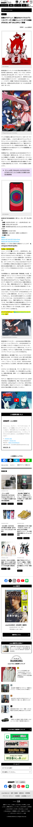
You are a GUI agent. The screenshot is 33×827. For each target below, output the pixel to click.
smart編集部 (28, 27)
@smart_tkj (13, 440)
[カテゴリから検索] (16, 768)
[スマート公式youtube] (22, 581)
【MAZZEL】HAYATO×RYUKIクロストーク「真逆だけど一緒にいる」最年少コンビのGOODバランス (20, 699)
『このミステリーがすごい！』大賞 (17, 813)
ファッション (4, 5)
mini (4, 806)
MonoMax (21, 809)
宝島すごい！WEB (25, 811)
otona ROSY (23, 806)
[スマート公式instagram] (14, 581)
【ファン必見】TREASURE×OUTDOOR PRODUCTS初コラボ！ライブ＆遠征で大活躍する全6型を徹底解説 (17, 172)
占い (24, 5)
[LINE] (29, 460)
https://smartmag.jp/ (13, 442)
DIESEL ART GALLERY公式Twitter (10, 241)
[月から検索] (16, 772)
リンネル (17, 806)
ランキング (24, 2)
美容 (11, 5)
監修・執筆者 (14, 793)
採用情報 (27, 793)
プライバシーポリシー (8, 796)
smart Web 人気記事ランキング (16, 729)
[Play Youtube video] (16, 400)
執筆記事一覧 (6, 447)
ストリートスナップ (27, 1)
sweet (28, 804)
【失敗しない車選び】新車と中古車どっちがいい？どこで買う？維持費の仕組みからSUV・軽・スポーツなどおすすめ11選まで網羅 (20, 720)
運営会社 (21, 793)
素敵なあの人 (10, 806)
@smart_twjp (8, 438)
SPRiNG (30, 806)
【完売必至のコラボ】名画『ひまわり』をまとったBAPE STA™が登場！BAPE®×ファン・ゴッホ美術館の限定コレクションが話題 (24, 530)
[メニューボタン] (31, 2)
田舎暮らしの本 (16, 811)
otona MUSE (10, 809)
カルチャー (4, 14)
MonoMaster (8, 811)
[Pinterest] (23, 460)
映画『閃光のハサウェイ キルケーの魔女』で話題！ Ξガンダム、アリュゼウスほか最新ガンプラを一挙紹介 (24, 563)
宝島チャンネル (6, 804)
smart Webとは (5, 793)
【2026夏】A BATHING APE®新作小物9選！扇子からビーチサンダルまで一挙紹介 (8, 528)
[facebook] (4, 460)
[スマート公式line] (26, 581)
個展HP (3, 237)
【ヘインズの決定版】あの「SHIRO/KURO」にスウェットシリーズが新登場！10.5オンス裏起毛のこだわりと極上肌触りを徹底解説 (24, 674)
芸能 (9, 568)
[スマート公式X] (10, 581)
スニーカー (18, 5)
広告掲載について (25, 796)
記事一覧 (20, 2)
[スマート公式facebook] (6, 581)
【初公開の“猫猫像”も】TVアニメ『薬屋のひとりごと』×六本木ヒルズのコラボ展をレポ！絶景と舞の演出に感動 (24, 496)
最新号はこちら (16, 635)
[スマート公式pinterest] (18, 581)
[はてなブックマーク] (17, 460)
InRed (13, 804)
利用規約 (17, 796)
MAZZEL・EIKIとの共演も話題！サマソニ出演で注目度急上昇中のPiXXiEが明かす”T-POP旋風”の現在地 (8, 563)
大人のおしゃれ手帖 (21, 804)
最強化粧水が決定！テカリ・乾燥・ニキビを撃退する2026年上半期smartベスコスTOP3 (20, 709)
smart (26, 809)
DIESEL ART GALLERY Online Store (10, 239)
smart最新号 (16, 2)
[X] (10, 460)
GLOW (15, 809)
